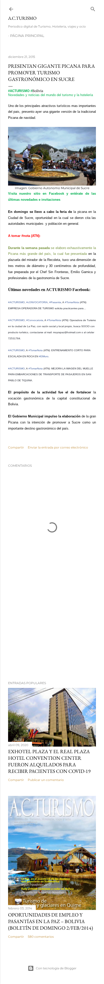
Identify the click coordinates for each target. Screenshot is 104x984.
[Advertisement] (52, 633)
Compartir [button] (16, 447)
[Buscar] (93, 8)
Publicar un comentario (46, 780)
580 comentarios (41, 936)
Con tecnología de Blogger (56, 968)
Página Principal (27, 35)
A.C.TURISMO (22, 18)
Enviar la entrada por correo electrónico (58, 447)
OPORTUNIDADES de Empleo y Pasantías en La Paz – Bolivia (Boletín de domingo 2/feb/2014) (50, 921)
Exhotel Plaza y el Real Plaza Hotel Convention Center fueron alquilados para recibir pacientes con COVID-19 (49, 761)
